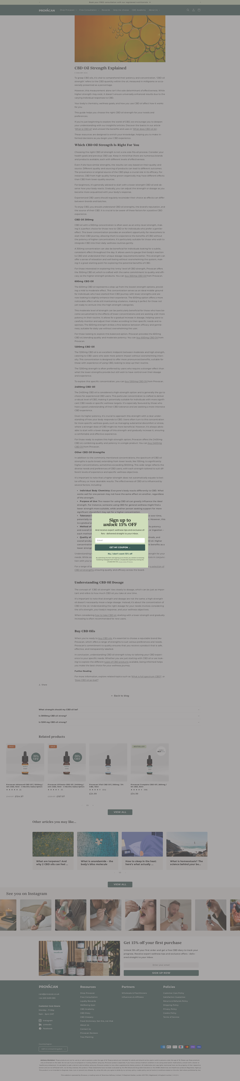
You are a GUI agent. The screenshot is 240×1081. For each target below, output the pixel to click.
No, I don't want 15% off (120, 553)
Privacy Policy (122, 562)
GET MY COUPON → (120, 547)
